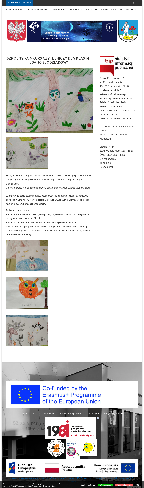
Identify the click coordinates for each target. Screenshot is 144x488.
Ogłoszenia (59, 10)
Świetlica (116, 10)
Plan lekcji (132, 10)
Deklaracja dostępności (43, 413)
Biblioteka (91, 10)
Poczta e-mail (106, 167)
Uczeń (104, 10)
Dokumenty (76, 10)
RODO (23, 413)
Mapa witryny (92, 413)
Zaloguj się (105, 163)
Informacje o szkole (38, 10)
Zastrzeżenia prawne (70, 413)
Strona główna (15, 10)
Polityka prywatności (114, 413)
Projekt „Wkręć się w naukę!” (44, 3)
